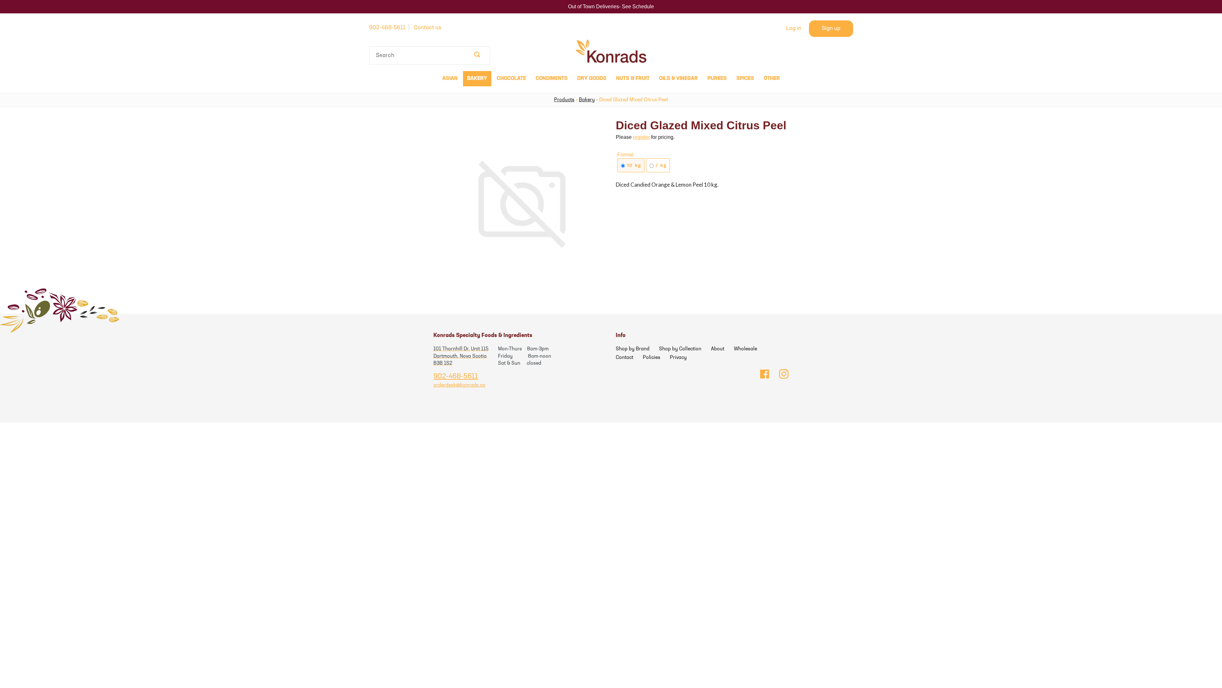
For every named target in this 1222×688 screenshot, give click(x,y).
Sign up (831, 29)
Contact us (427, 28)
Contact (624, 357)
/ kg (660, 165)
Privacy (678, 357)
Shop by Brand (633, 349)
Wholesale (745, 349)
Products (564, 100)
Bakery (587, 100)
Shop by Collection (680, 349)
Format (625, 154)
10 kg (633, 165)
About (717, 349)
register (641, 137)
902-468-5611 (387, 28)
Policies (651, 357)
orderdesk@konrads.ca (459, 385)
